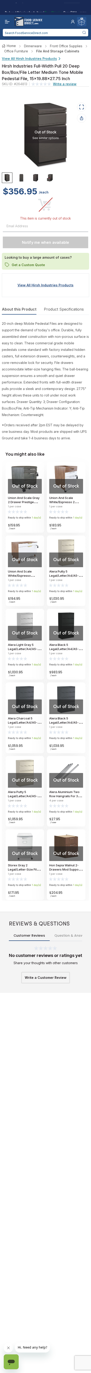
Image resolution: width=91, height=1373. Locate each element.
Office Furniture (16, 51)
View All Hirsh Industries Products (29, 59)
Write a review (65, 84)
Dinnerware (33, 46)
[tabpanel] (45, 380)
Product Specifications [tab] (64, 309)
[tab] (7, 178)
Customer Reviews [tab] (29, 935)
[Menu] (6, 21)
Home (11, 46)
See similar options (45, 137)
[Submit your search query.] (84, 32)
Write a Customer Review (45, 978)
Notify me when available (45, 242)
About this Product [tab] (19, 309)
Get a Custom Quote (28, 265)
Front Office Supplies (66, 46)
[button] (72, 21)
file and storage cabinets (57, 51)
